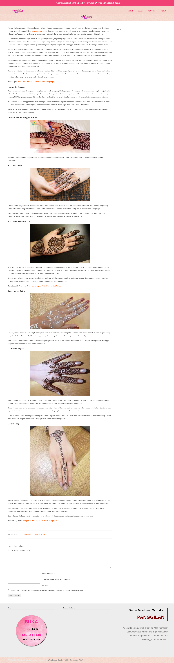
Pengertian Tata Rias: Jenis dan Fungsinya (40, 521)
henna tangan (37, 31)
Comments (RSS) (76, 660)
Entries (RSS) (63, 660)
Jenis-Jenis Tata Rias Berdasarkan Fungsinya (35, 82)
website (45, 585)
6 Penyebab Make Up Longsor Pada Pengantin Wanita (39, 286)
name (48, 573)
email (56, 579)
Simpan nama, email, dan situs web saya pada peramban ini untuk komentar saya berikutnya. (47, 590)
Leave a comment (40, 534)
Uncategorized (26, 534)
